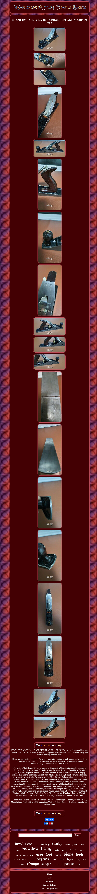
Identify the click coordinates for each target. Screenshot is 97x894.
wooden (56, 865)
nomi (58, 855)
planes (74, 845)
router (57, 850)
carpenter (28, 855)
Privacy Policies (49, 885)
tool (49, 854)
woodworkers (19, 859)
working (45, 844)
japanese (68, 864)
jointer (21, 865)
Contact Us (49, 881)
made (78, 865)
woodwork (31, 860)
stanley (57, 844)
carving (78, 860)
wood (73, 849)
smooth (18, 856)
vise (81, 850)
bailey (64, 850)
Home (49, 874)
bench (18, 850)
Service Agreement (50, 888)
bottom (61, 859)
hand (18, 844)
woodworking (37, 848)
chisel (39, 854)
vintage (33, 863)
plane (68, 854)
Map (50, 878)
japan (70, 859)
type (84, 859)
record (36, 845)
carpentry (43, 859)
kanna (28, 844)
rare (82, 844)
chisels (67, 844)
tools (80, 854)
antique (46, 864)
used (54, 859)
